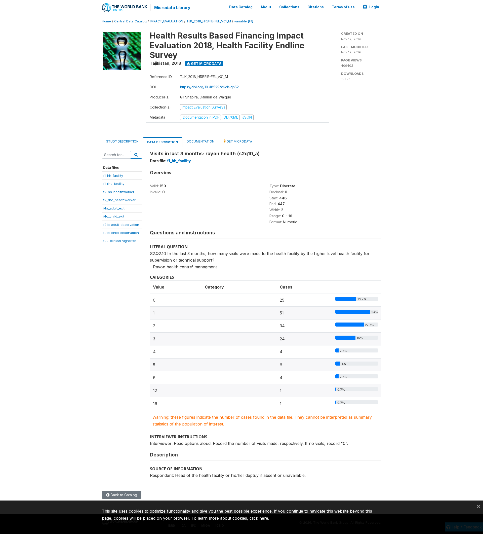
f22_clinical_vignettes (120, 241)
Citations (315, 7)
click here (259, 518)
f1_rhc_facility (113, 184)
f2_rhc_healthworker (119, 200)
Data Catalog (241, 7)
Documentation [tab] (200, 141)
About (266, 7)
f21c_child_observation (121, 233)
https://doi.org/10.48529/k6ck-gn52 (209, 87)
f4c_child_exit (113, 216)
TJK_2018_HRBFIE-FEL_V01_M (208, 21)
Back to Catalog (123, 495)
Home (106, 21)
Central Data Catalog (130, 21)
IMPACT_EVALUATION (166, 21)
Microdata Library (172, 7)
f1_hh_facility (113, 175)
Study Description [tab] (122, 141)
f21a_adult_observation (121, 225)
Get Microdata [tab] (239, 141)
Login (374, 7)
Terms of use (343, 7)
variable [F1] (243, 21)
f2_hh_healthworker (118, 192)
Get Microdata (206, 63)
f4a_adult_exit (114, 208)
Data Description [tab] (162, 142)
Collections (289, 7)
